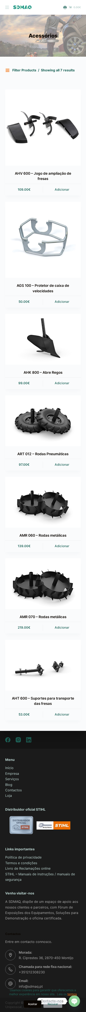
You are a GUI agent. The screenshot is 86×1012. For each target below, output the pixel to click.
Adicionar (62, 189)
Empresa (12, 773)
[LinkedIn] (28, 739)
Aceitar (32, 1004)
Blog (8, 785)
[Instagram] (18, 739)
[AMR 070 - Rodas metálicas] (43, 583)
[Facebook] (7, 739)
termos (72, 994)
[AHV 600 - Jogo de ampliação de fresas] (43, 127)
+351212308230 (32, 972)
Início (9, 768)
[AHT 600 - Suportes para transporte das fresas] (43, 665)
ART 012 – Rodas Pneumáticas (42, 454)
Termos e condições (21, 863)
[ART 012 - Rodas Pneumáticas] (43, 420)
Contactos (13, 790)
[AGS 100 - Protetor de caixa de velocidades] (43, 240)
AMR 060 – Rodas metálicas (42, 535)
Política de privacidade (23, 857)
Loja (8, 795)
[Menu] (7, 7)
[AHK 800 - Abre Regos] (43, 339)
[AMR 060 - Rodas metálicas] (43, 502)
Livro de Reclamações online (28, 868)
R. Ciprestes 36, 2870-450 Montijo (46, 958)
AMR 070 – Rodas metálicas (43, 617)
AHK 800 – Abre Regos (43, 372)
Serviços (12, 779)
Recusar (53, 1004)
